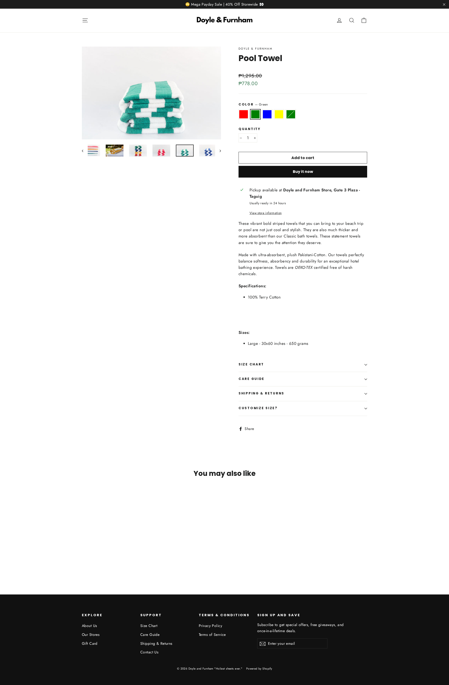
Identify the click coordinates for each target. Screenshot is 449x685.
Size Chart (251, 364)
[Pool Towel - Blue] (96, 559)
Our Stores (90, 634)
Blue (267, 114)
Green (255, 114)
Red (244, 114)
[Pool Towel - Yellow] (102, 559)
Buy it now (303, 171)
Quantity (250, 129)
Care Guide (251, 379)
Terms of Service (212, 634)
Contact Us (149, 652)
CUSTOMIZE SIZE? (258, 408)
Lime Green (291, 114)
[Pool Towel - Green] (91, 559)
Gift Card (90, 643)
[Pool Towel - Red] (85, 559)
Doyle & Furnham (255, 49)
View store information (266, 213)
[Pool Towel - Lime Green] (108, 559)
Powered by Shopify (259, 669)
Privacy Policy (210, 625)
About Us (89, 625)
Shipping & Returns (261, 393)
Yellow (279, 114)
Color (253, 104)
